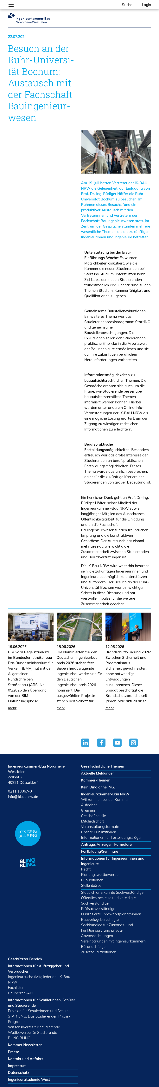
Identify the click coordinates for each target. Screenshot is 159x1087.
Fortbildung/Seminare (99, 851)
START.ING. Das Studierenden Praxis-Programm (39, 1019)
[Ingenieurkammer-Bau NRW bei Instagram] (137, 747)
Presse (13, 1051)
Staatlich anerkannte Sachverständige (112, 892)
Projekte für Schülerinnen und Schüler (39, 1010)
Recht (86, 869)
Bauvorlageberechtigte (100, 919)
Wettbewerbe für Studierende (32, 1032)
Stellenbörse (91, 885)
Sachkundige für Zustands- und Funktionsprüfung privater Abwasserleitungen (107, 930)
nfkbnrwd (22, 796)
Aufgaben (89, 805)
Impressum (17, 1065)
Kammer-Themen (95, 780)
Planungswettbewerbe (99, 874)
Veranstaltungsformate (100, 826)
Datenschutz (18, 1072)
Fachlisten (16, 987)
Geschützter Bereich (25, 959)
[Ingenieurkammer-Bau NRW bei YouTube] (121, 747)
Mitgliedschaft (92, 821)
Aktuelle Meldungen (98, 773)
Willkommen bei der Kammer (105, 799)
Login (146, 4)
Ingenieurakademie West (29, 1079)
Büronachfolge (93, 946)
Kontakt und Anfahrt (25, 1058)
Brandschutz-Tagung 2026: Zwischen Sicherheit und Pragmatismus (128, 657)
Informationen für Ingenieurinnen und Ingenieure (112, 861)
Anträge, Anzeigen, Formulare (106, 844)
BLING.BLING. (19, 1038)
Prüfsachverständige (98, 908)
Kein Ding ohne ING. (98, 787)
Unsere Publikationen (98, 832)
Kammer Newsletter (25, 1044)
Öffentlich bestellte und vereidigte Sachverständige (108, 900)
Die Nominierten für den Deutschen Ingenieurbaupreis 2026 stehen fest (78, 657)
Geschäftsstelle (93, 815)
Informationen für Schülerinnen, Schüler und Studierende (41, 1003)
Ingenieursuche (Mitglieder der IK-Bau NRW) (39, 979)
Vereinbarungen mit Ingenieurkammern (113, 941)
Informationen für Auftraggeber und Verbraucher (38, 969)
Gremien (88, 810)
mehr (12, 708)
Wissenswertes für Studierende (34, 1027)
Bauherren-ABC (21, 993)
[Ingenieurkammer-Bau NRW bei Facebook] (105, 747)
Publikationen (92, 880)
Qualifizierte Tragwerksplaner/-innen (111, 914)
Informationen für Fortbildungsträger (111, 837)
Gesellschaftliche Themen (102, 766)
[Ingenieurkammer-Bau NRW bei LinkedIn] (89, 747)
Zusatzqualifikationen (98, 952)
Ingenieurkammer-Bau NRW (105, 794)
